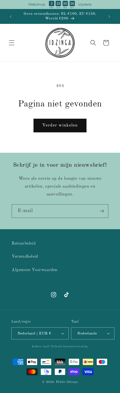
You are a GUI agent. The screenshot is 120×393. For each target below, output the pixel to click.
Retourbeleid (24, 243)
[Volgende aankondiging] (109, 16)
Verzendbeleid (25, 257)
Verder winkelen (60, 125)
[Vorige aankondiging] (10, 16)
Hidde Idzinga (67, 382)
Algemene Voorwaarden (35, 270)
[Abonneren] (101, 211)
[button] (11, 42)
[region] (60, 4)
